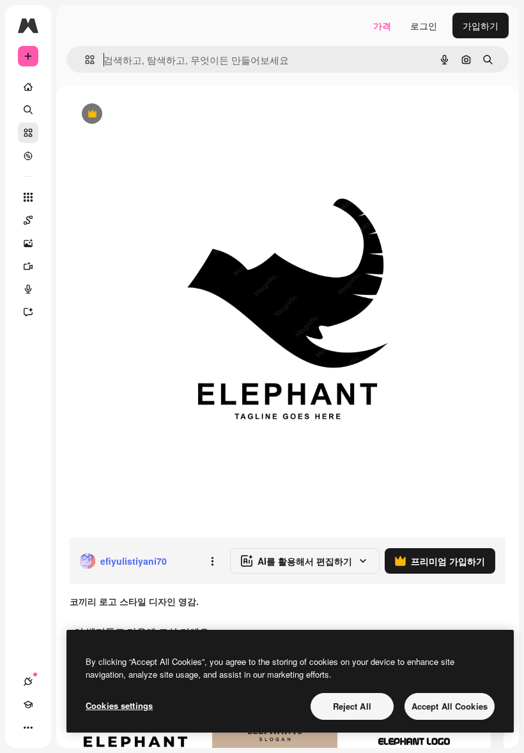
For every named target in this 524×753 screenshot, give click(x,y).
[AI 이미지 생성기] (28, 243)
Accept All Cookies (450, 706)
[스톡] (28, 133)
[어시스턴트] (28, 312)
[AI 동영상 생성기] (28, 266)
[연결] (28, 681)
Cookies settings (119, 705)
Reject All (352, 706)
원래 (142, 114)
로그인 (423, 25)
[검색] (28, 110)
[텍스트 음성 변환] (28, 289)
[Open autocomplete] (84, 59)
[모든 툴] (28, 197)
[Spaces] (28, 220)
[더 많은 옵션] (212, 561)
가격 (382, 25)
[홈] (28, 87)
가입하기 (480, 25)
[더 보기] (28, 727)
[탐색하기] (28, 155)
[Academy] (28, 704)
